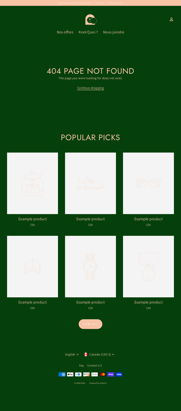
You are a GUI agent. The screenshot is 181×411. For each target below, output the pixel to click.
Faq (81, 365)
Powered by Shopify (98, 383)
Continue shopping (90, 88)
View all (90, 324)
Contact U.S (94, 365)
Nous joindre (113, 32)
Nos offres (65, 32)
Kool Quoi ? (88, 32)
